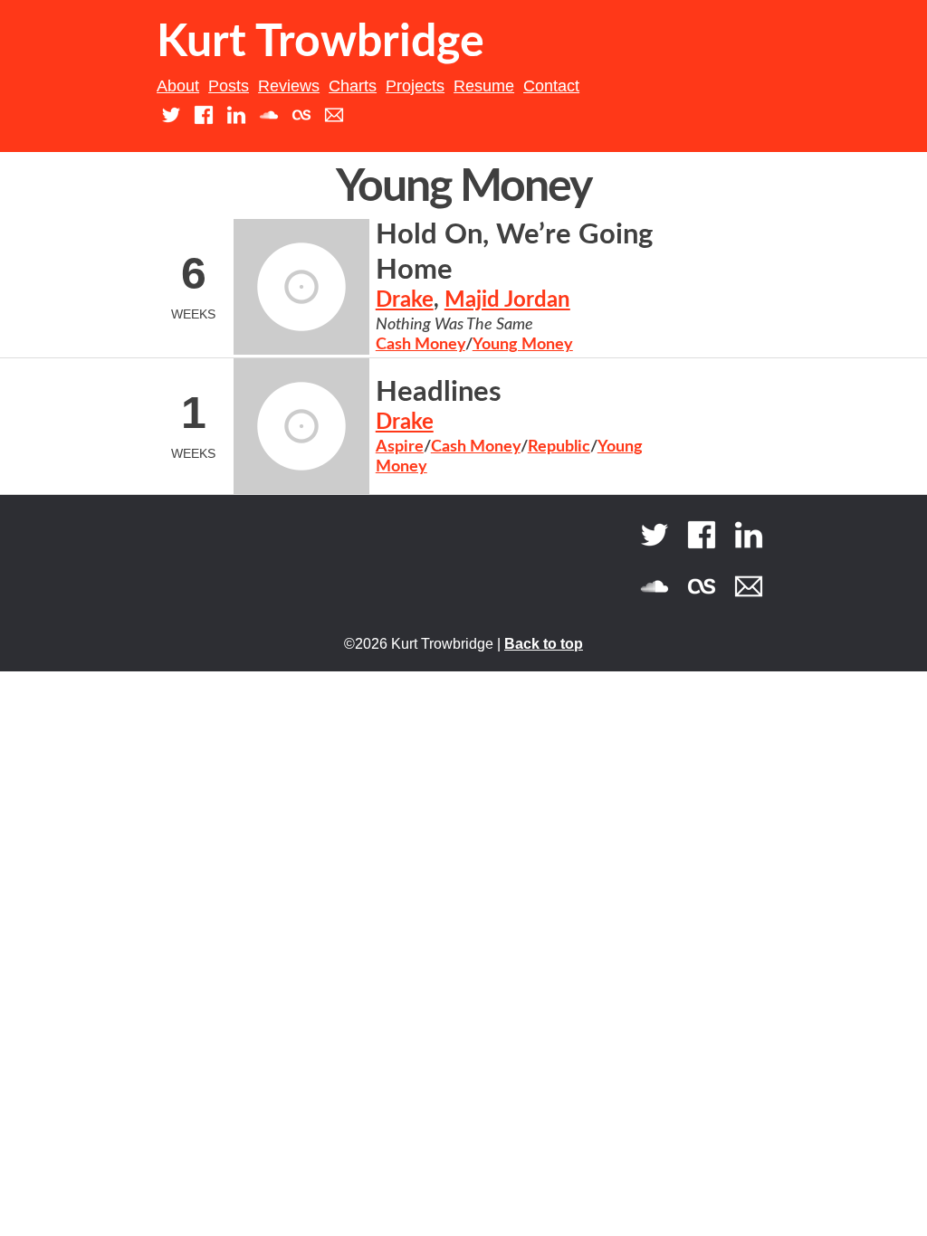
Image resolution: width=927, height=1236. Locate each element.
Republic (559, 447)
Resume (484, 86)
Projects (415, 86)
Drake (405, 300)
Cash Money (420, 345)
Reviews (289, 86)
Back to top (543, 643)
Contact (551, 86)
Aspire (400, 447)
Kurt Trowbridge (320, 42)
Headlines (439, 392)
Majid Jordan (507, 300)
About (178, 86)
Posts (228, 86)
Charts (353, 86)
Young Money (523, 345)
